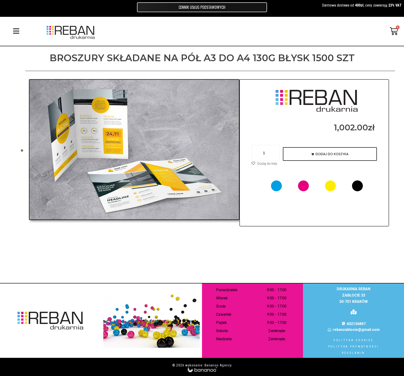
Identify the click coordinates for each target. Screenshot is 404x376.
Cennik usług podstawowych (202, 7)
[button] (16, 31)
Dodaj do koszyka (332, 154)
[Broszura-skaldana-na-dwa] (134, 149)
